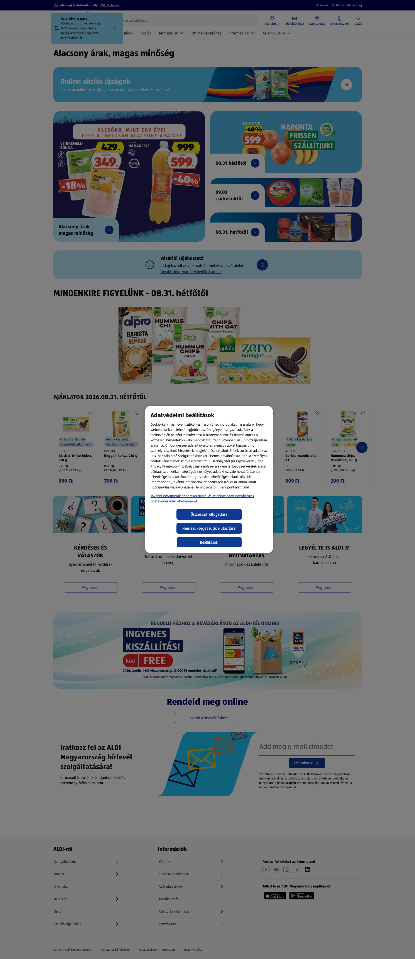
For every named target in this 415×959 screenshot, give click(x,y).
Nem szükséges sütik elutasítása (208, 528)
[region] (209, 479)
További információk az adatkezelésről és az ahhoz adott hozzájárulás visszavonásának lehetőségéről (202, 498)
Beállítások (209, 542)
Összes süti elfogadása (209, 514)
